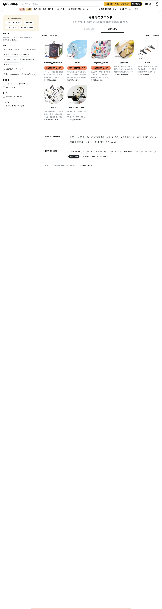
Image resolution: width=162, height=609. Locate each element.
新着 (29, 9)
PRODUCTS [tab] (89, 28)
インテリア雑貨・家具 (73, 9)
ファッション (87, 9)
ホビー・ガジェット (135, 9)
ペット (95, 9)
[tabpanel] (100, 84)
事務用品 (72, 166)
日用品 (50, 9)
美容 (44, 9)
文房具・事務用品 (105, 9)
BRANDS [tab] (112, 28)
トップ (47, 166)
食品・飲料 (37, 9)
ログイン (148, 4)
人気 (23, 9)
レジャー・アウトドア (120, 9)
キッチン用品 (59, 9)
